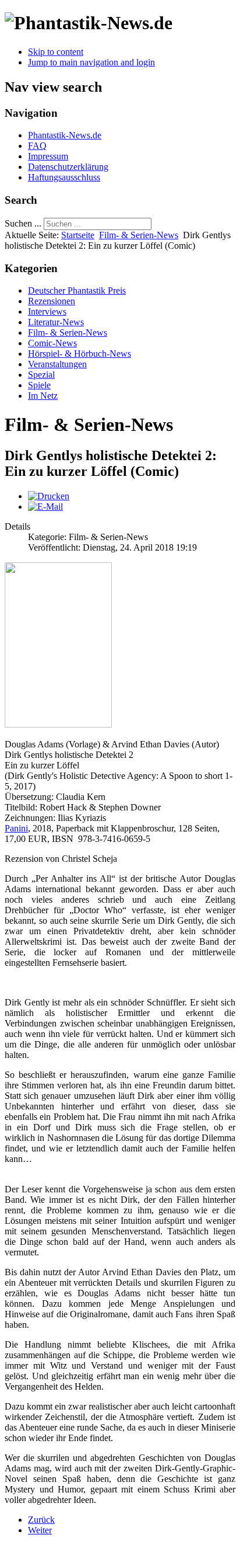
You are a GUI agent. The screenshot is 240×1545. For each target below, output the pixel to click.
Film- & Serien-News (138, 235)
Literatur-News (56, 322)
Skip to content (55, 52)
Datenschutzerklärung (68, 167)
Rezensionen (51, 301)
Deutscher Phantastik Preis (77, 290)
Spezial (41, 375)
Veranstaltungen (57, 364)
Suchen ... (23, 223)
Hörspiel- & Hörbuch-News (79, 354)
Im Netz (43, 396)
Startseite (77, 235)
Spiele (39, 385)
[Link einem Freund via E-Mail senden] (45, 506)
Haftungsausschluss (64, 177)
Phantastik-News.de (64, 135)
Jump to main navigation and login (91, 62)
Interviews (47, 311)
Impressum (48, 156)
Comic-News (52, 343)
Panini (16, 828)
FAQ (37, 146)
